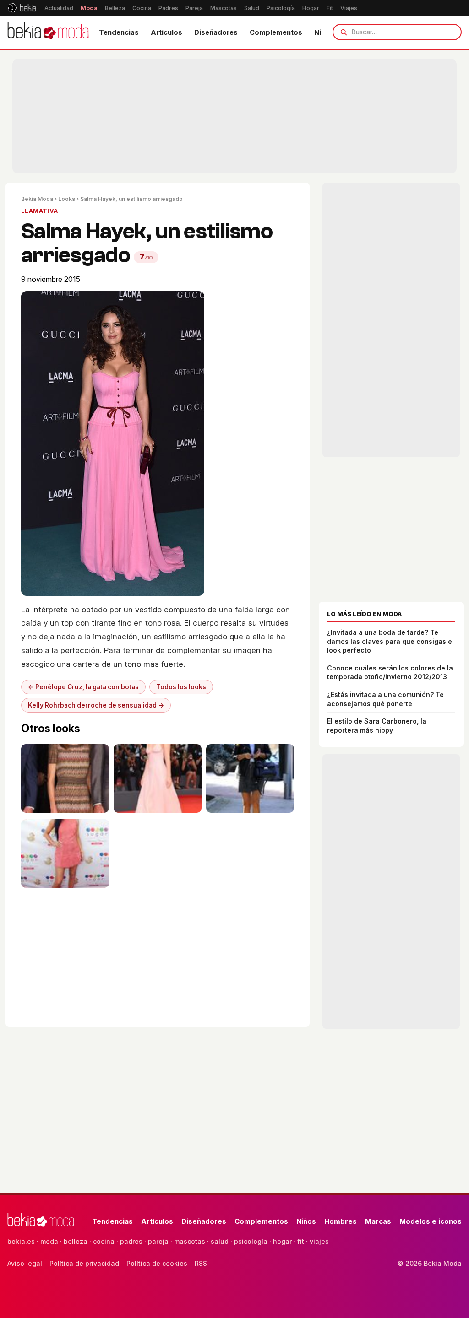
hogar (282, 1241)
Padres (168, 8)
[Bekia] (21, 8)
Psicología (281, 8)
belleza (75, 1241)
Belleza (115, 8)
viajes (319, 1241)
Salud (251, 8)
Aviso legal (24, 1263)
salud (220, 1241)
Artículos (166, 32)
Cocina (141, 8)
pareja (158, 1241)
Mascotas (223, 8)
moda (49, 1241)
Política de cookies (156, 1263)
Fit (330, 8)
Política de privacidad (84, 1263)
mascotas (189, 1241)
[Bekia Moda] (48, 32)
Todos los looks (181, 687)
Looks (66, 198)
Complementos (276, 32)
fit (300, 1241)
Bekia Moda (37, 198)
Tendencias (119, 32)
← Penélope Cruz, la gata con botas (83, 687)
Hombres (340, 1221)
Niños (306, 1221)
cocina (104, 1241)
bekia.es (21, 1241)
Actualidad (58, 8)
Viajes (348, 8)
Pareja (194, 8)
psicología (250, 1241)
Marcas (378, 1221)
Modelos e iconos (430, 1221)
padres (131, 1241)
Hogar (310, 8)
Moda (89, 8)
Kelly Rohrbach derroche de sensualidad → (96, 705)
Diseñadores (216, 32)
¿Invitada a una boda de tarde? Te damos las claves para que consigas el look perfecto (390, 641)
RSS (201, 1263)
